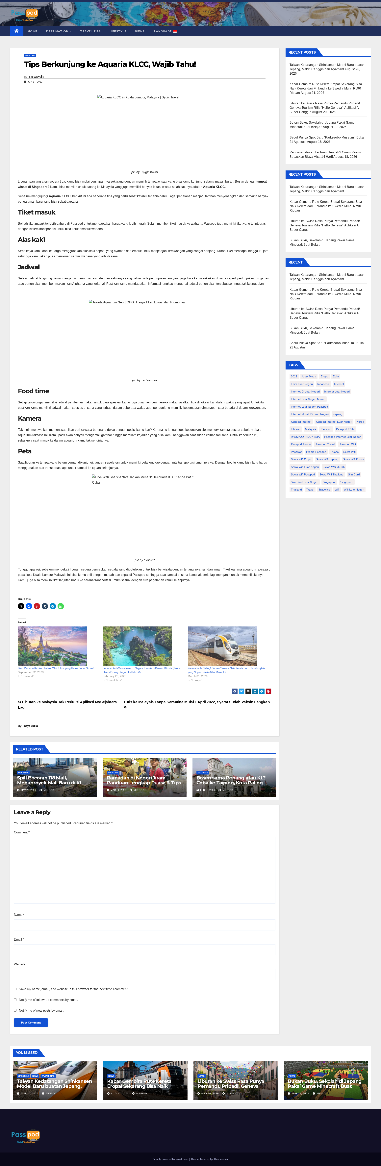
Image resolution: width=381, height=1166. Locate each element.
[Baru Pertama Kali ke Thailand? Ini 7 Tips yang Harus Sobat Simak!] (58, 646)
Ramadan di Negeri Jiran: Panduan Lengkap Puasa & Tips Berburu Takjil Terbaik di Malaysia (144, 785)
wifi (337, 489)
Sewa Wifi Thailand (331, 474)
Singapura (346, 482)
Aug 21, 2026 (120, 1093)
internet (339, 384)
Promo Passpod (316, 451)
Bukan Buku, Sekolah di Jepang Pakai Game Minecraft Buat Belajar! (325, 1086)
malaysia (310, 429)
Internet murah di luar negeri (310, 414)
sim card (354, 474)
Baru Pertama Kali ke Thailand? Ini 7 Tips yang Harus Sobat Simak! (56, 668)
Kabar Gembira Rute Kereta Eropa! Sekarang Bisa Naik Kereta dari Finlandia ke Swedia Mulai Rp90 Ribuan (326, 88)
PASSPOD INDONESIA (305, 436)
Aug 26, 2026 (29, 1093)
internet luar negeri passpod (309, 406)
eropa (324, 376)
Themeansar (221, 1159)
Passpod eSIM (345, 429)
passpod (326, 429)
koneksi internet (301, 421)
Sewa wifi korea (353, 459)
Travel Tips (90, 31)
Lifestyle (118, 31)
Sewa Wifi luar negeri (305, 467)
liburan (295, 429)
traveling (324, 489)
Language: (163, 31)
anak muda (309, 376)
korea (360, 421)
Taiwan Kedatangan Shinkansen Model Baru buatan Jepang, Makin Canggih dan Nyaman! (54, 1086)
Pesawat (296, 451)
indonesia (323, 384)
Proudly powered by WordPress (170, 1159)
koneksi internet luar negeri (334, 421)
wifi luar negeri (354, 489)
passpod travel (325, 444)
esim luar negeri (302, 384)
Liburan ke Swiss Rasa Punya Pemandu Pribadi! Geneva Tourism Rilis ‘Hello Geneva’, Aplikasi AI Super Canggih (325, 108)
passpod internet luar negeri (342, 436)
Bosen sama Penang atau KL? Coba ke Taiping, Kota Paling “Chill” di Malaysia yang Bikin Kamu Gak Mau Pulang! (231, 785)
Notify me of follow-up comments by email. (48, 999)
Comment (22, 832)
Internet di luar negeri (305, 391)
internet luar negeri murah (308, 399)
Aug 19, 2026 (300, 1093)
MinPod (48, 790)
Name (19, 914)
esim (336, 376)
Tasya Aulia (36, 76)
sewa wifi (349, 451)
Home (32, 31)
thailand (296, 489)
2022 (294, 376)
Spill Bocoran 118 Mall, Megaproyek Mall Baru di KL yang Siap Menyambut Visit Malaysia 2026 (50, 785)
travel (310, 489)
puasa (335, 451)
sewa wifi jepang (327, 459)
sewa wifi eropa (301, 459)
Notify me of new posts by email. (41, 1010)
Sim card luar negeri (304, 482)
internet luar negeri (337, 391)
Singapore (329, 482)
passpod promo (301, 444)
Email (19, 939)
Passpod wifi (348, 444)
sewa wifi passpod (303, 474)
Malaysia (30, 55)
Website (19, 964)
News (139, 31)
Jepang (338, 414)
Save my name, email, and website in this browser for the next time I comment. (73, 989)
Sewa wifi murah (334, 467)
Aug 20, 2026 (210, 1093)
